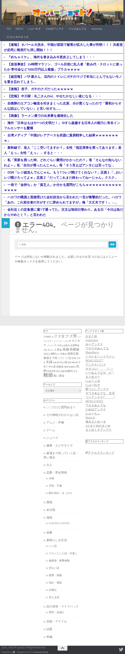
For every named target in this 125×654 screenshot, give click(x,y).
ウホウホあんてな (97, 348)
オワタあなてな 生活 (100, 393)
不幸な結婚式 (63, 345)
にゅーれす (34, 28)
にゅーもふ (92, 413)
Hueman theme (41, 652)
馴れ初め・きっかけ (60, 493)
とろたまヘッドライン (100, 356)
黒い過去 (58, 375)
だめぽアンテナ (55, 28)
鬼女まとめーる (95, 422)
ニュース (52, 438)
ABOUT (19, 28)
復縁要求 (72, 367)
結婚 (62, 371)
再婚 (65, 349)
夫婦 (49, 362)
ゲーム (50, 430)
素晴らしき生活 (56, 540)
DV (53, 337)
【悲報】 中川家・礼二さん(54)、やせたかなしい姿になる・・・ (54, 96)
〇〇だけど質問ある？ (61, 407)
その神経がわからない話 (62, 415)
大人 (49, 465)
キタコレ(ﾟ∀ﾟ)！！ (99, 369)
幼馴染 (60, 366)
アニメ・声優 (55, 422)
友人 (58, 354)
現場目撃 (51, 371)
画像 (49, 532)
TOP (8, 28)
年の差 (52, 366)
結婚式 (69, 371)
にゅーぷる (92, 381)
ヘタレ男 (67, 341)
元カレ (51, 350)
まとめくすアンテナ (98, 430)
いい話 (53, 545)
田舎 (58, 371)
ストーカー (58, 341)
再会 (59, 349)
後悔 (66, 367)
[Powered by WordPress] (14, 652)
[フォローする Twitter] (121, 649)
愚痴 (49, 502)
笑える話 (54, 597)
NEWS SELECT (94, 360)
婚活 (69, 362)
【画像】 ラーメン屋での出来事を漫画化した (40, 116)
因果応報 (73, 353)
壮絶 (74, 358)
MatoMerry (92, 352)
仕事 (45, 350)
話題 (49, 629)
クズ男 (71, 336)
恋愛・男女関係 (56, 472)
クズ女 (59, 336)
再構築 (74, 349)
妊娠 (54, 362)
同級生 (63, 353)
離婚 (48, 375)
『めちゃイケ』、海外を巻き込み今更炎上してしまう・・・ (51, 57)
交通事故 (74, 345)
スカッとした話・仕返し (63, 553)
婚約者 (75, 362)
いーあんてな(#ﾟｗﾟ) (99, 373)
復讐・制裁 (55, 575)
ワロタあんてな (77, 28)
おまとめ (91, 336)
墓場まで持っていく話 (57, 357)
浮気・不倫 (55, 485)
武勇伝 (53, 589)
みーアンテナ (94, 344)
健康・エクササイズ (59, 445)
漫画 (49, 517)
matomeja (96, 28)
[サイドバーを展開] (6, 223)
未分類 (50, 510)
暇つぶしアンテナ (97, 389)
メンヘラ (52, 345)
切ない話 (54, 567)
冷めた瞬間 (49, 353)
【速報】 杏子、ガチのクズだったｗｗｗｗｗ (40, 89)
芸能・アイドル (56, 621)
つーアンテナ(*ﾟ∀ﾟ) (100, 397)
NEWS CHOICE (94, 401)
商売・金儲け (56, 612)
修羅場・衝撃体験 (59, 560)
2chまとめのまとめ (17, 36)
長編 (49, 637)
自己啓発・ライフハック (62, 606)
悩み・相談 (55, 582)
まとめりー (92, 377)
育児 (75, 371)
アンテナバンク (95, 365)
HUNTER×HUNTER (59, 523)
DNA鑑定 (47, 337)
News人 (90, 417)
